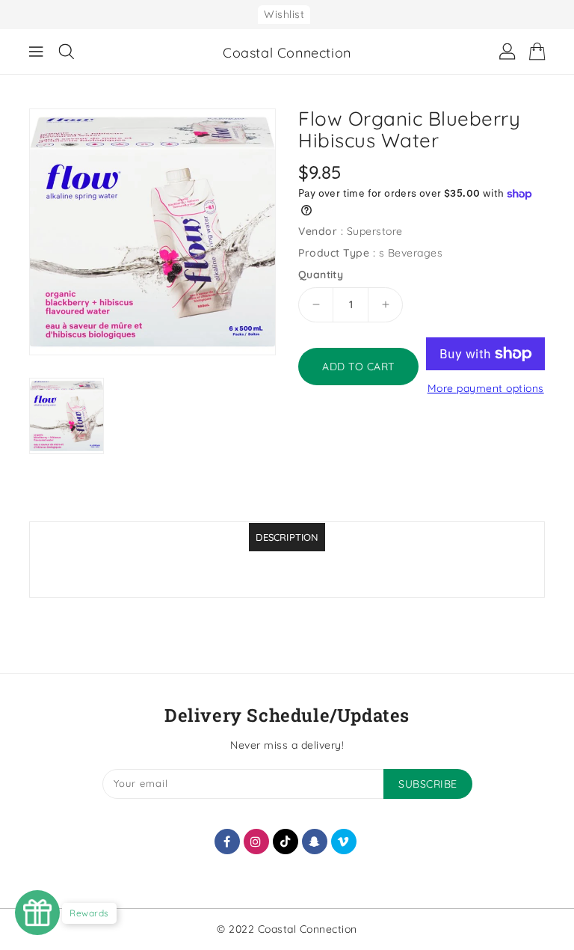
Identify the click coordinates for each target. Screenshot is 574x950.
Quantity (320, 274)
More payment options (486, 388)
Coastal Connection (287, 52)
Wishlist (284, 14)
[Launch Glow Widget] (37, 912)
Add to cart (358, 366)
